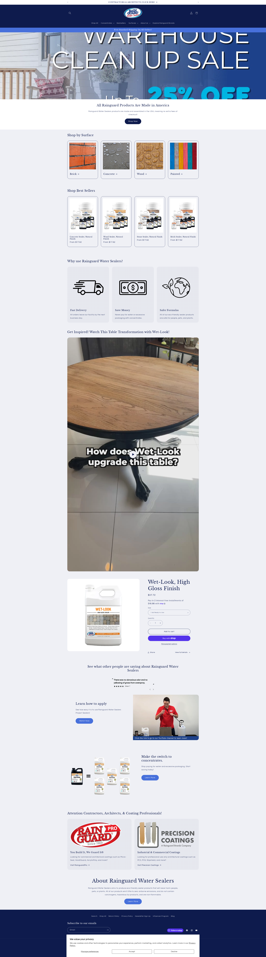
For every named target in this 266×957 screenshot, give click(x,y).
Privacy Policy (127, 916)
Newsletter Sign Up (142, 916)
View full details (181, 652)
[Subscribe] (107, 930)
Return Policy (113, 916)
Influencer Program (161, 916)
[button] (70, 13)
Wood (140, 174)
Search (94, 916)
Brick (73, 174)
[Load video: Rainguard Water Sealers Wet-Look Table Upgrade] (133, 454)
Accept (132, 952)
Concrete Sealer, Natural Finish (81, 238)
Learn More (150, 778)
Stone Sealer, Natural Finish (149, 237)
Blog (173, 916)
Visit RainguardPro (78, 865)
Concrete (109, 174)
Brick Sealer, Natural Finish (183, 237)
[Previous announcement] (67, 2)
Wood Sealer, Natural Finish (113, 238)
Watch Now (84, 721)
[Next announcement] (198, 2)
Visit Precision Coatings (148, 865)
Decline (174, 952)
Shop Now (133, 121)
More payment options (169, 644)
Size (149, 608)
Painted (175, 174)
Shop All (103, 916)
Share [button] (152, 652)
